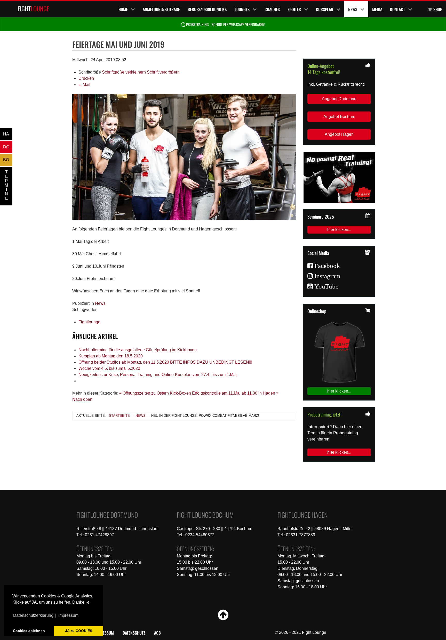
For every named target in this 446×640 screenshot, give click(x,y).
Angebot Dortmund (339, 99)
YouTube (325, 286)
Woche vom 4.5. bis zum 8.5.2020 (109, 368)
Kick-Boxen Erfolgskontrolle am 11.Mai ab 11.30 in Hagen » (224, 393)
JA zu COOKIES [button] (78, 631)
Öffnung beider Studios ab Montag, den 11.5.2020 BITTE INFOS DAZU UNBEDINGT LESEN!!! (165, 362)
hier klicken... (339, 229)
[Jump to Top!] (223, 618)
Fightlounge (89, 322)
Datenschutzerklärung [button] (33, 615)
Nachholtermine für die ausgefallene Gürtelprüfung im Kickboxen (137, 350)
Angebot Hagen (339, 134)
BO (6, 160)
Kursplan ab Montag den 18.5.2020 (110, 356)
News (100, 303)
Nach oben (82, 399)
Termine (6, 185)
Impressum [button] (68, 615)
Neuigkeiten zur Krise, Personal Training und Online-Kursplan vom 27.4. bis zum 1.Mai (157, 374)
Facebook (326, 266)
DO (6, 147)
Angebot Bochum (339, 116)
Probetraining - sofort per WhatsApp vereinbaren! (225, 24)
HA (6, 134)
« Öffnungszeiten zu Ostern (144, 393)
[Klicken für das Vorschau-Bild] (184, 156)
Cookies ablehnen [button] (29, 631)
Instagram (326, 276)
